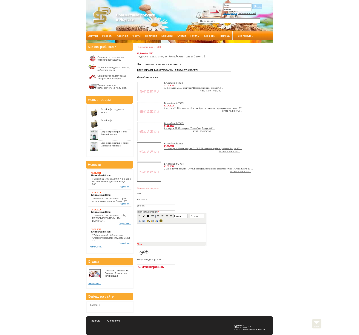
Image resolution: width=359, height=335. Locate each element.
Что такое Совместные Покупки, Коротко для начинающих (117, 273)
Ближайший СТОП (174, 103)
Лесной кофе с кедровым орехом (112, 110)
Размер (194, 216)
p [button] (143, 244)
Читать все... (96, 247)
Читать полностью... (210, 90)
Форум (136, 35)
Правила (95, 320)
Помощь (225, 35)
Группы (194, 35)
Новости (107, 35)
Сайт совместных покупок (253, 329)
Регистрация (230, 13)
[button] (139, 216)
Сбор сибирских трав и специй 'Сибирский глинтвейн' (115, 144)
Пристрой (151, 35)
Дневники (209, 35)
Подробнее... (125, 187)
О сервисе (113, 320)
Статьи (181, 35)
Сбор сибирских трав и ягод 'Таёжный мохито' (114, 133)
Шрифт (177, 216)
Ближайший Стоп (173, 83)
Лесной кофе (106, 120)
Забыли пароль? (247, 13)
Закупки (93, 35)
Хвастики (122, 35)
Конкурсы (167, 35)
